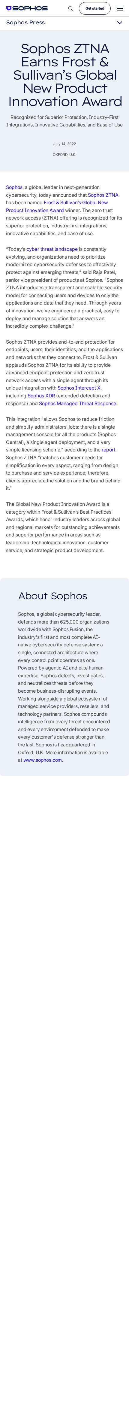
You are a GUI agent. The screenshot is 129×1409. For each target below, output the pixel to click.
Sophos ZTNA (103, 195)
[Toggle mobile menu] (120, 8)
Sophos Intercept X (79, 388)
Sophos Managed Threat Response (77, 403)
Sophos (14, 187)
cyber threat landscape (52, 249)
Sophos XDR (41, 396)
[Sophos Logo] (27, 8)
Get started (95, 8)
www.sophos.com (42, 760)
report (108, 450)
